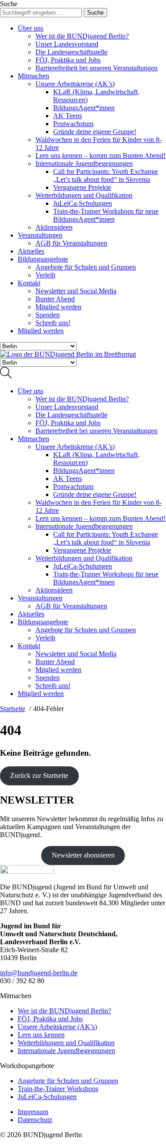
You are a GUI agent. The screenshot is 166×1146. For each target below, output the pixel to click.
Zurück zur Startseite (39, 775)
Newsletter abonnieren (83, 855)
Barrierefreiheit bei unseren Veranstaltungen (96, 68)
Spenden (47, 315)
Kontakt (29, 283)
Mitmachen (33, 76)
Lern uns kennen (41, 1034)
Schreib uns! (52, 323)
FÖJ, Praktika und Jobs (67, 60)
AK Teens (67, 115)
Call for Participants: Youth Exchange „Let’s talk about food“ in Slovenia (105, 175)
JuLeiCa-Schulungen (82, 203)
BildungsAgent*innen (84, 108)
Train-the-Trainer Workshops (58, 1088)
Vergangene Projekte (82, 187)
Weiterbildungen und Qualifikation (83, 195)
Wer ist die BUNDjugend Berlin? (82, 36)
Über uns (30, 28)
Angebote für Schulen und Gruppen (85, 267)
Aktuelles (31, 251)
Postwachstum (73, 123)
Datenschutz (35, 1119)
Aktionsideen (54, 227)
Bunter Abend (55, 299)
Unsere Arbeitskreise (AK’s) (75, 84)
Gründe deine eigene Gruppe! (94, 131)
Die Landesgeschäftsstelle (71, 52)
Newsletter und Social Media (75, 291)
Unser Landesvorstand (66, 44)
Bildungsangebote (43, 259)
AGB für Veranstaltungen (71, 243)
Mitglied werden (58, 307)
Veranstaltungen (40, 235)
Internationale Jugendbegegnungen (84, 163)
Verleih (45, 275)
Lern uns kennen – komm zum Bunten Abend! (100, 155)
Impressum (33, 1111)
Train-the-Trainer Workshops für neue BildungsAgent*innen (105, 215)
